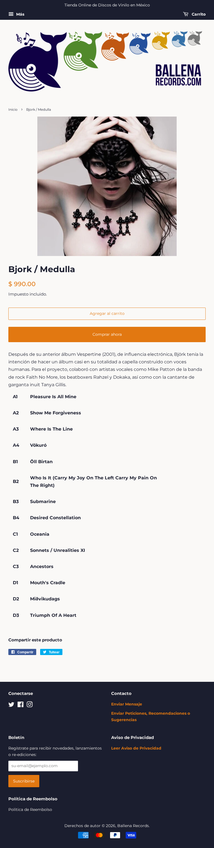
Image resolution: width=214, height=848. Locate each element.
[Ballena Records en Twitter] (11, 705)
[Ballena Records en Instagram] (29, 705)
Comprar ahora (107, 334)
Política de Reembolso (30, 809)
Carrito (198, 14)
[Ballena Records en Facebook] (20, 705)
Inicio (13, 109)
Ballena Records (133, 825)
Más (19, 14)
